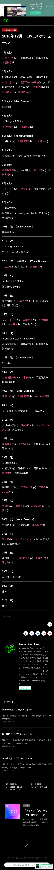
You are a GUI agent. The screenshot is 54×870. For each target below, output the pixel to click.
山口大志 (7, 82)
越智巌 (26, 377)
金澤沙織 (37, 86)
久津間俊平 (24, 141)
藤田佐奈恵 (8, 170)
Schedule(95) (6, 616)
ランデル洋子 (9, 319)
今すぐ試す (35, 13)
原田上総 (7, 396)
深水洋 (5, 562)
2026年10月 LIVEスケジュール (17, 709)
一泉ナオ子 (8, 189)
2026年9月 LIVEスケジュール (17, 733)
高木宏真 (20, 506)
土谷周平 (40, 558)
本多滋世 (37, 524)
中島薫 (24, 189)
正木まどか (8, 58)
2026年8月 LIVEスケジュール (17, 758)
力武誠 (5, 491)
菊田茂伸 (23, 92)
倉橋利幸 (7, 62)
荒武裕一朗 (27, 487)
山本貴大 (39, 141)
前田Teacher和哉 (30, 82)
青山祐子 (7, 92)
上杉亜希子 (8, 126)
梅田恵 (5, 506)
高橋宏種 (36, 506)
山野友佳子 (24, 558)
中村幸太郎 (41, 396)
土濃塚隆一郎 (9, 377)
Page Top (27, 845)
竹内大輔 (44, 319)
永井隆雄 (25, 126)
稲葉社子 (7, 444)
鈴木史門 (22, 301)
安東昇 (42, 487)
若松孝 (5, 539)
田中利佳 (25, 425)
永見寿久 (13, 324)
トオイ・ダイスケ (24, 539)
